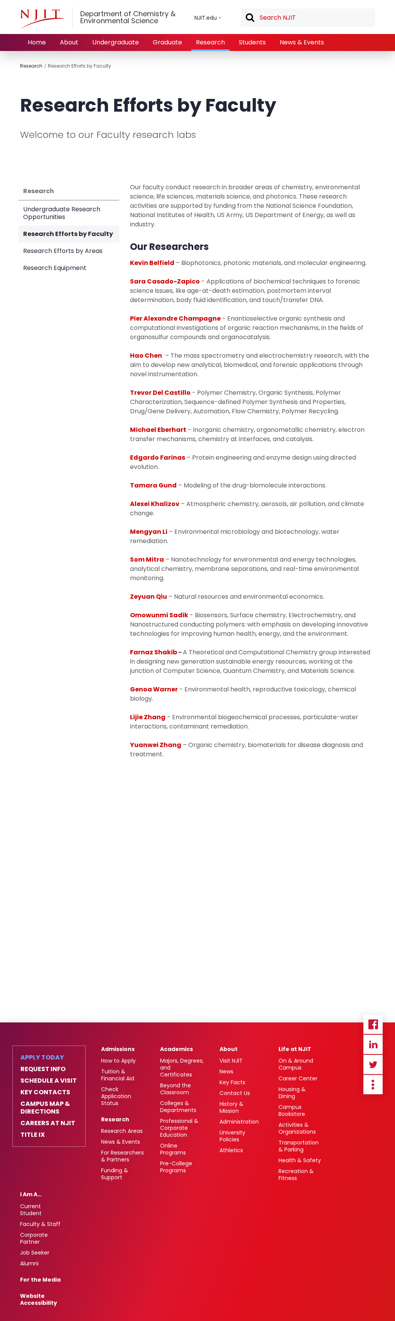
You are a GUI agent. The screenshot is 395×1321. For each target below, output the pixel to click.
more (373, 1084)
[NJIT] (42, 19)
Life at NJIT (295, 1049)
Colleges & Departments (178, 1107)
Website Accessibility (38, 1299)
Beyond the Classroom (175, 1089)
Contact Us (234, 1093)
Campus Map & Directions (45, 1108)
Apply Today (42, 1057)
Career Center (298, 1078)
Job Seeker (34, 1252)
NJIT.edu (205, 18)
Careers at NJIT (47, 1123)
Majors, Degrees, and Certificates (182, 1067)
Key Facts (232, 1082)
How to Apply (118, 1060)
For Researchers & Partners (122, 1156)
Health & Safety (300, 1160)
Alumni (29, 1263)
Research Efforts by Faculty (79, 66)
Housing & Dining (292, 1093)
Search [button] (249, 18)
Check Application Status (116, 1096)
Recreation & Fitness (296, 1175)
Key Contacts (45, 1092)
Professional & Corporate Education (179, 1127)
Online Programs (173, 1149)
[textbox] (308, 17)
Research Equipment (54, 267)
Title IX (32, 1135)
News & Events (302, 42)
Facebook (373, 1024)
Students (252, 42)
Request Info (43, 1069)
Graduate (167, 42)
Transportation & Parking (299, 1146)
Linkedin (373, 1044)
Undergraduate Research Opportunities (61, 213)
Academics (176, 1049)
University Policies (232, 1136)
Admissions (118, 1049)
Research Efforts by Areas (63, 250)
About (69, 42)
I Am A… (31, 1194)
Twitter (373, 1064)
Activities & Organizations (297, 1128)
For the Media (40, 1279)
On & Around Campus (296, 1064)
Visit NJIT (231, 1060)
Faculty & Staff (40, 1224)
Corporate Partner (34, 1238)
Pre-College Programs (176, 1167)
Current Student (31, 1210)
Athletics (231, 1150)
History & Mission (231, 1107)
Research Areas (122, 1130)
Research (210, 42)
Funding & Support (114, 1174)
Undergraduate (115, 42)
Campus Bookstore (292, 1110)
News (226, 1071)
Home (37, 42)
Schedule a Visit (48, 1081)
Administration (239, 1121)
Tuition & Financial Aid (117, 1075)
